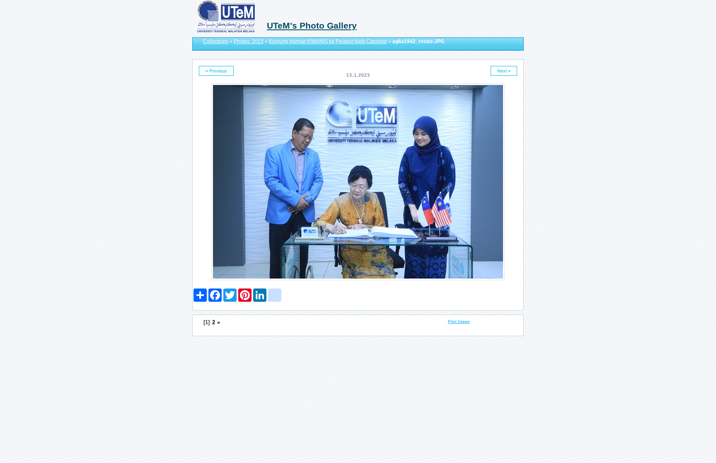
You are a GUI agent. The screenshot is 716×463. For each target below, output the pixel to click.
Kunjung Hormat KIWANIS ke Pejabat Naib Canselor (328, 41)
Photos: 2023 (249, 41)
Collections (215, 41)
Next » (503, 70)
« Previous (216, 70)
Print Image (459, 321)
